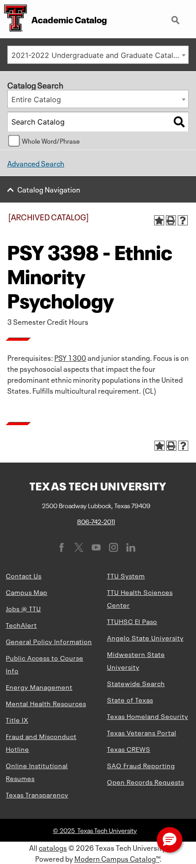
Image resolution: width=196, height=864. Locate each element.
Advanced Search (35, 162)
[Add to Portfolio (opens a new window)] (159, 220)
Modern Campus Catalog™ (117, 858)
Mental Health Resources (46, 703)
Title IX (17, 719)
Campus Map (26, 591)
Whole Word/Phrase (51, 140)
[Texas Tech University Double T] (13, 19)
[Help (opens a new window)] (183, 220)
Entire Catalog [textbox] (36, 99)
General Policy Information (49, 640)
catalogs (53, 847)
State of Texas (130, 699)
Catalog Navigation (48, 188)
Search (176, 16)
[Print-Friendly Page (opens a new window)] (171, 220)
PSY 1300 (70, 357)
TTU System (126, 575)
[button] (169, 840)
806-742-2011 (96, 521)
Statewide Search (136, 682)
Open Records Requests (145, 781)
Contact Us (23, 575)
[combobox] (98, 55)
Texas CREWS (128, 748)
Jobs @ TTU (23, 608)
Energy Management (39, 686)
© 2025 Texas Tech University (95, 829)
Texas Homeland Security (147, 715)
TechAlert (21, 624)
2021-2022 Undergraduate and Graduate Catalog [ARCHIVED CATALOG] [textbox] (99, 55)
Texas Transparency (37, 794)
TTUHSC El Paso (132, 620)
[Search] (179, 122)
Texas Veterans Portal (141, 732)
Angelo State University (145, 637)
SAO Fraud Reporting (141, 765)
